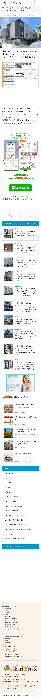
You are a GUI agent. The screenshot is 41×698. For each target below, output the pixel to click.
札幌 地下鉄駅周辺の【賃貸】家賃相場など (17, 525)
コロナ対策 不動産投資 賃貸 (13, 520)
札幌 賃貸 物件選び (11, 511)
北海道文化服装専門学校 (9, 651)
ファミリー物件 (9, 534)
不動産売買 (7, 478)
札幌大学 (5, 641)
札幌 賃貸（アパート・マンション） (15, 515)
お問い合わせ (8, 492)
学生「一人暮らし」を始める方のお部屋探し (17, 529)
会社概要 (7, 487)
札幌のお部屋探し (9, 473)
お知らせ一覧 (31, 224)
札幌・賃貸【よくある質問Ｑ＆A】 (14, 539)
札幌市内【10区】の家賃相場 (13, 506)
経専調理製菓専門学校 (9, 647)
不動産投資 (7, 483)
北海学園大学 (6, 639)
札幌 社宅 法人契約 (11, 501)
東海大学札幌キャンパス (9, 645)
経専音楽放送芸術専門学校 (10, 649)
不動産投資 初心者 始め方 (12, 497)
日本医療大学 (6, 643)
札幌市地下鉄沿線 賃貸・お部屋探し (13, 656)
